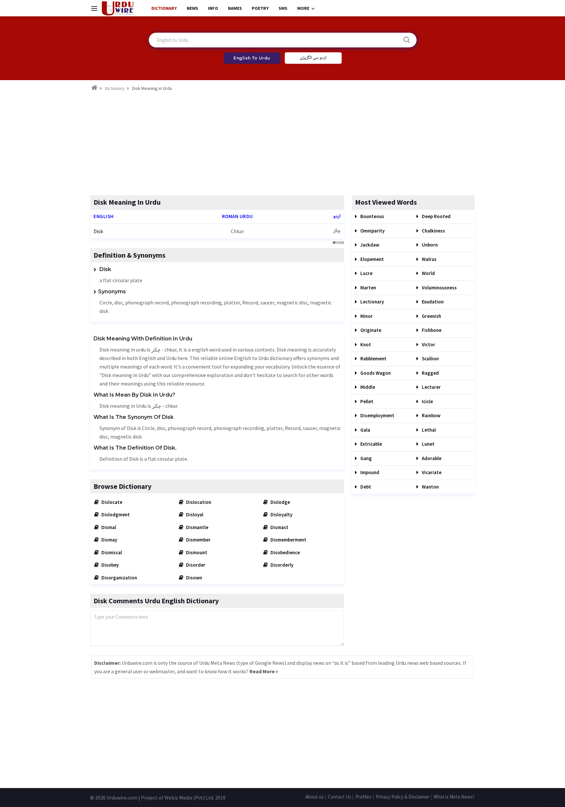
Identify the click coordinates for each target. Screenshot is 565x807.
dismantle (196, 527)
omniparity (372, 231)
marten (367, 287)
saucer (267, 302)
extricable (370, 444)
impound (369, 472)
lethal (428, 430)
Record (250, 302)
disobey (109, 565)
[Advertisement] (282, 141)
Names (235, 8)
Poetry (260, 8)
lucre (365, 273)
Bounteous (371, 216)
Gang (365, 458)
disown (193, 578)
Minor (366, 316)
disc (118, 302)
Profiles (363, 797)
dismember (198, 540)
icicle (427, 401)
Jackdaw (369, 245)
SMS (283, 8)
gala (364, 430)
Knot (365, 344)
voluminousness (439, 287)
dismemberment (287, 540)
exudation (432, 302)
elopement (371, 259)
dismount (196, 552)
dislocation (198, 502)
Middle (367, 387)
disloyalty (280, 514)
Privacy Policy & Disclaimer (402, 797)
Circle (105, 302)
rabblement (372, 358)
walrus (429, 259)
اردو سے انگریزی (313, 58)
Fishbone (431, 330)
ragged (430, 373)
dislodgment (115, 514)
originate (370, 330)
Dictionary (164, 8)
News (192, 8)
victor (428, 344)
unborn (429, 245)
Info (213, 8)
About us (314, 797)
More (303, 8)
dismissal (111, 552)
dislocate (111, 502)
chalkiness (433, 231)
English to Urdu (251, 58)
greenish (431, 316)
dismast (278, 527)
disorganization (118, 578)
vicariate (431, 472)
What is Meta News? (454, 797)
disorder (195, 565)
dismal (108, 527)
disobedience (284, 552)
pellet (366, 401)
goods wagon (375, 373)
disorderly (281, 565)
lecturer (431, 387)
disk (98, 231)
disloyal (194, 514)
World (428, 273)
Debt (365, 487)
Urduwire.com (122, 797)
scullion (430, 358)
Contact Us (339, 797)
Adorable (431, 458)
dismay (108, 540)
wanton (430, 487)
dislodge (279, 502)
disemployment (376, 415)
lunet (428, 444)
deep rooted (436, 216)
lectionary (371, 302)
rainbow (430, 415)
